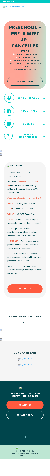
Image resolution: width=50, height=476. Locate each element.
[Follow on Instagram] (25, 426)
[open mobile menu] (45, 7)
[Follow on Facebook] (18, 426)
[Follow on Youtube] (32, 426)
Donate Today (25, 81)
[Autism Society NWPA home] (13, 7)
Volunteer (25, 289)
